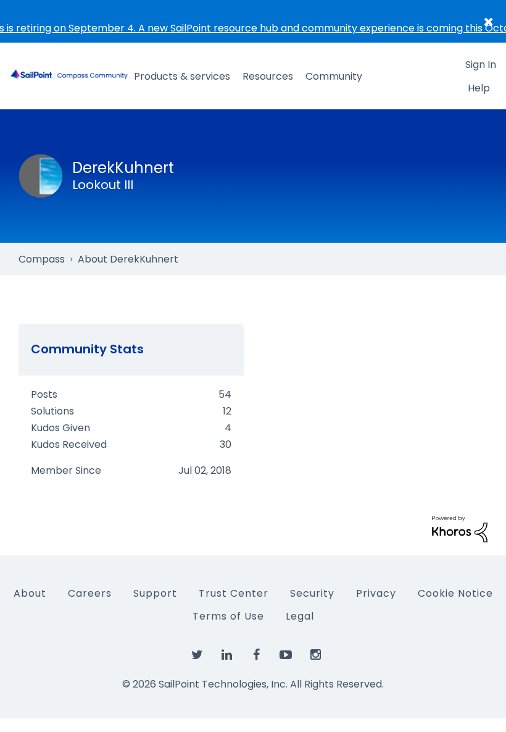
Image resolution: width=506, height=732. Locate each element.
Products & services (182, 76)
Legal (300, 616)
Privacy (376, 593)
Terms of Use (228, 616)
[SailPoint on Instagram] (315, 655)
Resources (268, 76)
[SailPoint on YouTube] (285, 655)
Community (333, 76)
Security (312, 593)
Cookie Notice (455, 593)
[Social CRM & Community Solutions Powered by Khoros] (459, 528)
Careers (90, 593)
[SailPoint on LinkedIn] (226, 655)
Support (155, 593)
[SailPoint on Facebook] (256, 655)
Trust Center (233, 593)
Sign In (480, 64)
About (30, 593)
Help (479, 88)
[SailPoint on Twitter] (197, 655)
